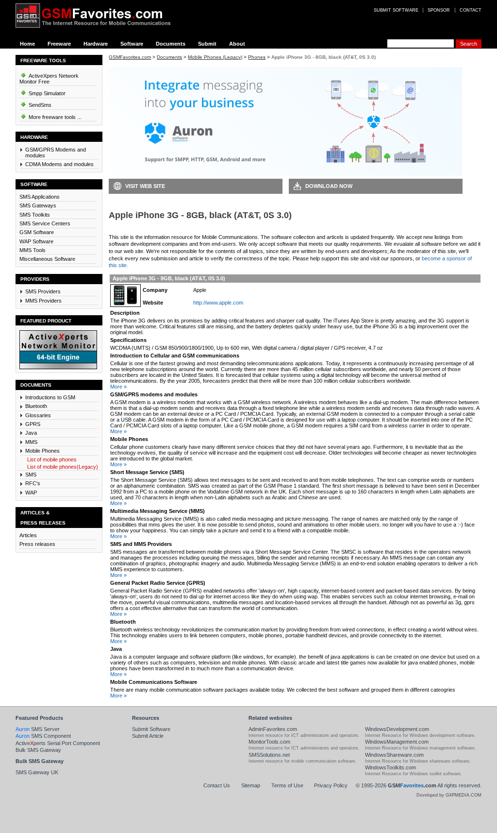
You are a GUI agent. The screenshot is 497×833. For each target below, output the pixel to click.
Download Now (328, 186)
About (237, 44)
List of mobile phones (52, 459)
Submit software (396, 10)
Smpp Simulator (46, 93)
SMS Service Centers (44, 223)
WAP (31, 492)
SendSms (39, 105)
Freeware (59, 44)
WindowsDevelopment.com (397, 729)
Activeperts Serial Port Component (58, 743)
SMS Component (43, 736)
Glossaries (38, 415)
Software (131, 44)
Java (31, 433)
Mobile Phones (42, 451)
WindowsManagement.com (397, 742)
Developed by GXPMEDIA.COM (448, 795)
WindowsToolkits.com (390, 767)
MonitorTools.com (269, 742)
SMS (30, 474)
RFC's (32, 483)
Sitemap (250, 785)
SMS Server (38, 729)
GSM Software (36, 232)
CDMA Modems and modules (59, 164)
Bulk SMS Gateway (38, 750)
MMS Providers (43, 301)
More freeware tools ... (54, 117)
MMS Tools (32, 250)
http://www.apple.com (218, 303)
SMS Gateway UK (37, 772)
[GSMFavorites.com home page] (100, 15)
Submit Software (151, 729)
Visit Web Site (145, 186)
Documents (170, 44)
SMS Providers (43, 291)
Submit (207, 44)
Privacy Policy (331, 785)
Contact (470, 10)
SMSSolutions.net (269, 755)
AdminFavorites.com (272, 729)
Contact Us (216, 785)
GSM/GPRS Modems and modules (55, 152)
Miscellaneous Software (47, 259)
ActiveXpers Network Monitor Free (49, 79)
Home (27, 44)
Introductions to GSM (50, 397)
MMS (31, 442)
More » (118, 387)
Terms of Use (287, 785)
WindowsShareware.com (394, 755)
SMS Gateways (37, 205)
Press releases (37, 544)
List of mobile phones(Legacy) (62, 467)
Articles (28, 535)
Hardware (95, 44)
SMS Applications (39, 197)
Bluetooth (36, 406)
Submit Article (148, 736)
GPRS (32, 424)
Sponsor (439, 10)
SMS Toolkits (34, 215)
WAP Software (36, 241)
